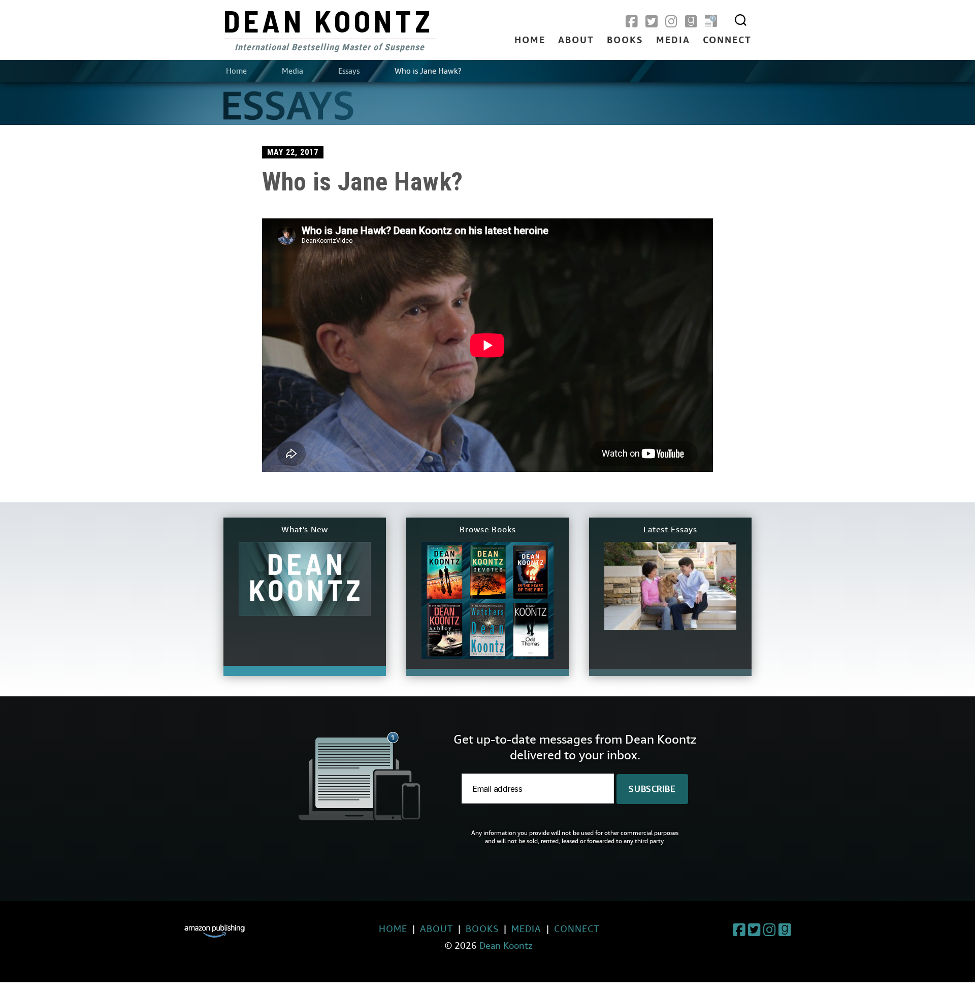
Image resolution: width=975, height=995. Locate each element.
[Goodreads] (691, 21)
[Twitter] (651, 21)
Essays (349, 71)
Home (529, 40)
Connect (727, 40)
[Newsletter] (711, 21)
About (576, 40)
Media (673, 40)
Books (625, 40)
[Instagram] (671, 21)
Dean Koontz (328, 20)
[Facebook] (632, 21)
